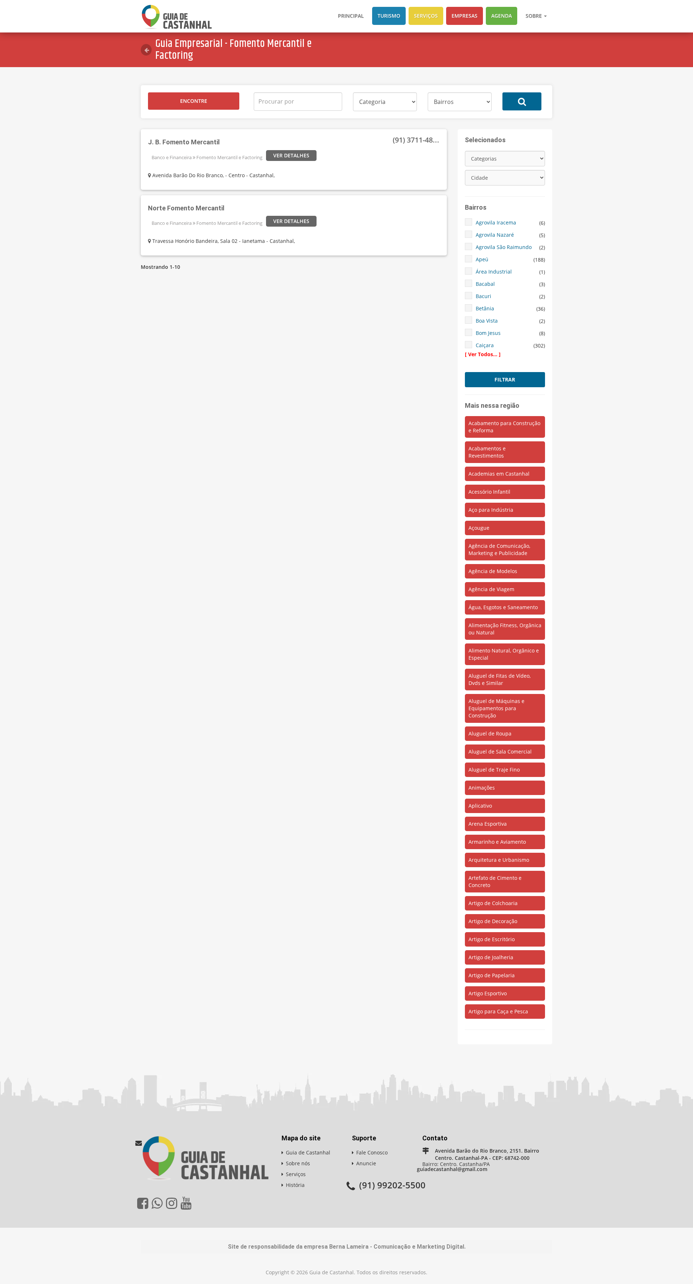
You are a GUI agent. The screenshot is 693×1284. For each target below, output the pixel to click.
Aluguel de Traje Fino (494, 769)
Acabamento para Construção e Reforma (504, 427)
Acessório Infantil (489, 491)
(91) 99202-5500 (392, 1185)
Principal (351, 15)
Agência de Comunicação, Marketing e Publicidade (499, 549)
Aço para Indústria (490, 509)
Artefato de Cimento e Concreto (495, 881)
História (295, 1185)
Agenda (501, 15)
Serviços (426, 15)
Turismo (389, 15)
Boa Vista (487, 320)
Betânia (485, 308)
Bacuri (483, 296)
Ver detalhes (291, 155)
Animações (481, 787)
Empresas (465, 15)
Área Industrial (494, 271)
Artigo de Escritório (491, 939)
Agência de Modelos (492, 571)
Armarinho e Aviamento (497, 841)
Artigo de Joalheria (490, 957)
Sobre (534, 15)
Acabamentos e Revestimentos (487, 452)
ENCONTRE (193, 100)
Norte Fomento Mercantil (186, 208)
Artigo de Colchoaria (493, 903)
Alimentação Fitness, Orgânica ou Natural (504, 629)
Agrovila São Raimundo (504, 247)
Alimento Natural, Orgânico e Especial (503, 654)
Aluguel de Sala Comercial (500, 751)
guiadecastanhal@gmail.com (452, 1169)
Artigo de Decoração (492, 921)
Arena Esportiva (487, 823)
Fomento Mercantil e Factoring (229, 157)
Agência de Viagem (491, 589)
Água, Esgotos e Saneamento (503, 607)
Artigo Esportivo (487, 993)
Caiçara (485, 345)
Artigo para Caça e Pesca (498, 1011)
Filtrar (504, 379)
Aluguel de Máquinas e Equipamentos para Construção (496, 708)
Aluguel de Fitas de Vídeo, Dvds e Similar (499, 679)
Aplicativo (480, 805)
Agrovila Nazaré (495, 234)
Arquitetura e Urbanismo (498, 859)
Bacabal (485, 283)
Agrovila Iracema (496, 222)
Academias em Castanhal (498, 473)
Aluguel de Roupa (489, 733)
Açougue (478, 527)
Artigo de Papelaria (491, 975)
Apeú (482, 259)
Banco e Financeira (172, 157)
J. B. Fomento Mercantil (184, 142)
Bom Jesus (488, 332)
